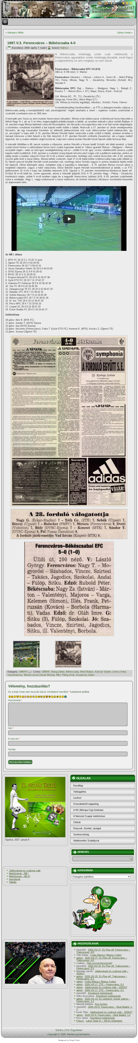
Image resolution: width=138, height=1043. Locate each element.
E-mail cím (14, 739)
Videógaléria (79, 791)
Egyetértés (76, 1030)
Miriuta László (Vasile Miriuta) (39, 675)
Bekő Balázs (87, 671)
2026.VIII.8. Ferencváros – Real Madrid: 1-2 (104, 1008)
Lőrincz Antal (124, 32)
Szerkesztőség (81, 834)
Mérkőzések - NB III (19, 876)
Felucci (80, 1020)
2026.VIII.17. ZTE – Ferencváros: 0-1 (104, 984)
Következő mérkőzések (100, 993)
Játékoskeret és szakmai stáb (24, 870)
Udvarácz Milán (15, 32)
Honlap (11, 749)
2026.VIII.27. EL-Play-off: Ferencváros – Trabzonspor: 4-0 (103, 951)
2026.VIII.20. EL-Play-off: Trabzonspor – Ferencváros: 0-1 (103, 967)
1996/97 (23, 671)
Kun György (101, 1004)
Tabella (12, 882)
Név (11, 728)
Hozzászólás (15, 700)
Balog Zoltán (58, 671)
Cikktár (77, 822)
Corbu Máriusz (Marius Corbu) (105, 955)
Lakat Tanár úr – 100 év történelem (104, 1020)
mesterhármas (15, 675)
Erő (67, 1030)
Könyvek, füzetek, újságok (87, 828)
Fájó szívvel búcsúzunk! (99, 963)
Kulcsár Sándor (103, 671)
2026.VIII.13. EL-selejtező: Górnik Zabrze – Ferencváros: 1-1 (103, 1000)
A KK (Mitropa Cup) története (88, 810)
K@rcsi (64, 48)
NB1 (58, 675)
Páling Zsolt (68, 675)
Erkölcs (60, 1030)
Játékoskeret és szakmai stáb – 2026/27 (102, 972)
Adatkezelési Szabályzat (86, 840)
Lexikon (77, 797)
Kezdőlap (78, 785)
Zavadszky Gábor (85, 675)
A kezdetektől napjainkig (86, 804)
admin (79, 958)
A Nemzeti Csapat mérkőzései (89, 816)
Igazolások (14, 879)
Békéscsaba (72, 671)
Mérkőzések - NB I (19, 873)
